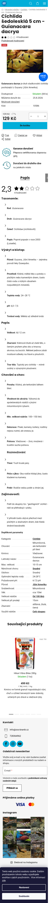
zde (4, 880)
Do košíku (25, 125)
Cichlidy (36, 539)
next (47, 653)
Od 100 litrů (38, 596)
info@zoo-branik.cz (19, 729)
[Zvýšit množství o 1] (45, 116)
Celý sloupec (39, 611)
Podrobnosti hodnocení (12, 40)
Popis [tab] (25, 177)
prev (3, 653)
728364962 (15, 736)
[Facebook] (6, 744)
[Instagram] (13, 744)
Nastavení (24, 887)
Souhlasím (24, 896)
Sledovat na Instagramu (26, 862)
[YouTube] (20, 744)
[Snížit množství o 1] (31, 116)
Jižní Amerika (40, 584)
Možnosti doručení (10, 102)
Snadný (36, 568)
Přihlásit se (12, 788)
